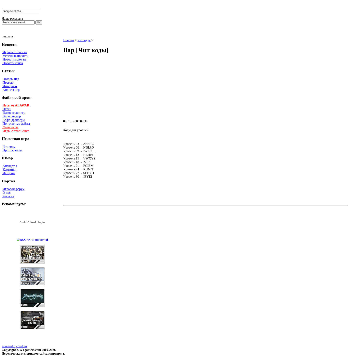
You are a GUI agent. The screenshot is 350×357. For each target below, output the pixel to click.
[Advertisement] (171, 90)
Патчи (6, 109)
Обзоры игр (10, 79)
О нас (6, 192)
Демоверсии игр (13, 112)
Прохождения (12, 150)
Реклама (8, 196)
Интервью (9, 86)
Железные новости (15, 55)
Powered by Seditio (14, 346)
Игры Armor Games (15, 131)
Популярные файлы (16, 123)
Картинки (9, 169)
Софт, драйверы (13, 120)
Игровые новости (14, 52)
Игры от (15, 105)
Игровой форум (13, 189)
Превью (8, 82)
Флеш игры (10, 127)
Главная (68, 40)
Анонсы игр (11, 89)
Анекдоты (9, 166)
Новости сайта (12, 63)
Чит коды (9, 146)
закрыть (8, 36)
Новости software (14, 59)
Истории (8, 173)
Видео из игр (11, 116)
